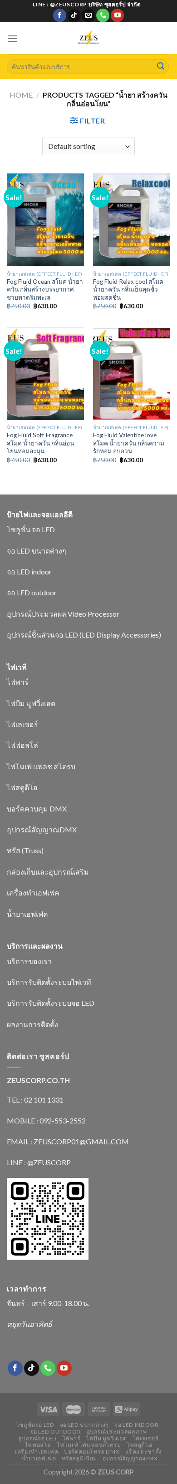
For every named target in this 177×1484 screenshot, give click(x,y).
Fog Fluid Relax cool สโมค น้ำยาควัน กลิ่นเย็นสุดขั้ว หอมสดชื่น (128, 289)
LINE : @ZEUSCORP (39, 1162)
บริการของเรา (29, 961)
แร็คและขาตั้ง (143, 1451)
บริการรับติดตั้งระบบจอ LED (50, 1003)
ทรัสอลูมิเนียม (79, 1458)
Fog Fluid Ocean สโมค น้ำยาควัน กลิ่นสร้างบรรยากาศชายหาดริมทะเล (45, 289)
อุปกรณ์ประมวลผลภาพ (117, 1431)
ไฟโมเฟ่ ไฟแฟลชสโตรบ (89, 1444)
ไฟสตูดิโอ (22, 787)
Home (21, 94)
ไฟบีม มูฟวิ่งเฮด (31, 703)
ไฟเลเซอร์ (22, 724)
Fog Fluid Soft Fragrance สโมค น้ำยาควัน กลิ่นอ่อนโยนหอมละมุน (40, 443)
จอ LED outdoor (32, 592)
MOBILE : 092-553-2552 (46, 1120)
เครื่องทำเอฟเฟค (33, 892)
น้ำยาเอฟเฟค (27, 914)
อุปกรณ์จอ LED (37, 1438)
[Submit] (160, 66)
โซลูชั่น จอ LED (31, 529)
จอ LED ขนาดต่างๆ (36, 550)
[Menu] (12, 38)
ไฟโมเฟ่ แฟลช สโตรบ (41, 766)
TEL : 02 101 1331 (35, 1099)
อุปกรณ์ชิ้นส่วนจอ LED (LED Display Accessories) (84, 634)
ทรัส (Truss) (25, 850)
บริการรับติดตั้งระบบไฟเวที (49, 982)
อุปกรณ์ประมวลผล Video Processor (63, 613)
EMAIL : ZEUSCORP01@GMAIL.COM (68, 1141)
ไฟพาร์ (18, 682)
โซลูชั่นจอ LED (35, 1424)
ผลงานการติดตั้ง (32, 1024)
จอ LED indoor (29, 571)
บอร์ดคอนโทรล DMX (91, 1451)
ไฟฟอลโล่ (22, 745)
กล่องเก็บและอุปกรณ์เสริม (48, 871)
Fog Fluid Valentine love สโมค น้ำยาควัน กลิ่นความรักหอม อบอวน (128, 443)
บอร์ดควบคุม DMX (37, 808)
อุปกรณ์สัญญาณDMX (42, 829)
